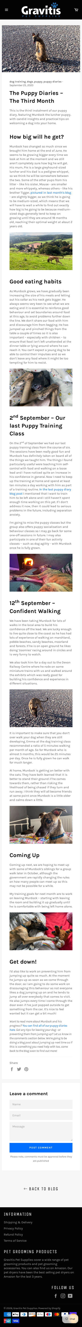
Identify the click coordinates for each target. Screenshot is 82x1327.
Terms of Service (15, 1240)
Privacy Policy (13, 1228)
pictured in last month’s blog (51, 192)
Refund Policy (13, 1234)
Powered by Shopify (49, 1308)
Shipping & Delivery (18, 1222)
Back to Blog (42, 1188)
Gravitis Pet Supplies (25, 1308)
